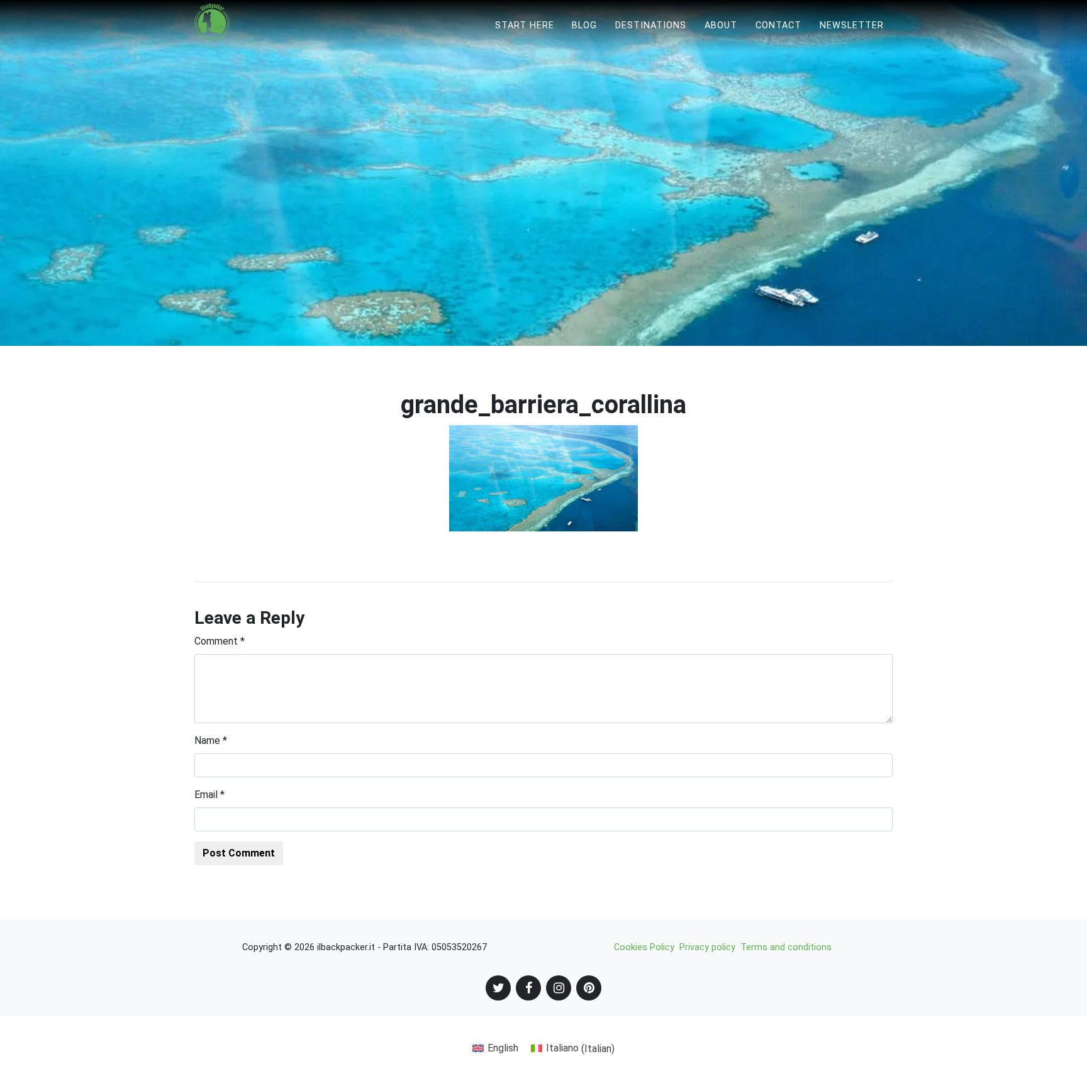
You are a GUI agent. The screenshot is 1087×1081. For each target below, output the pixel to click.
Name (210, 740)
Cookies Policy (644, 947)
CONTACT (778, 25)
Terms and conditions (786, 947)
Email (209, 795)
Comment (219, 641)
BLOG (584, 25)
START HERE (524, 25)
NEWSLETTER (852, 25)
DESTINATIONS (650, 25)
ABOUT (721, 25)
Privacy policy (707, 947)
